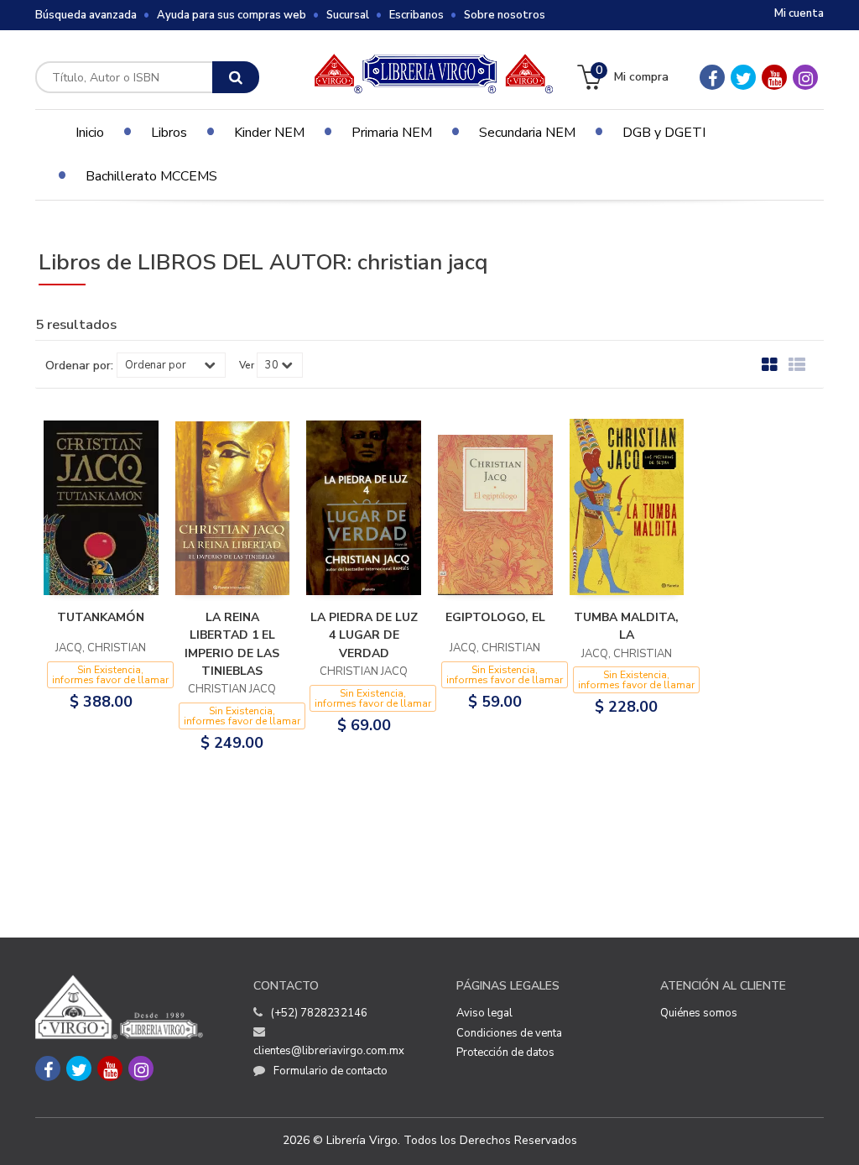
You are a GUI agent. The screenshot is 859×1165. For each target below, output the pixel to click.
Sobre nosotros (504, 15)
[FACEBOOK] (712, 77)
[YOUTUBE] (774, 77)
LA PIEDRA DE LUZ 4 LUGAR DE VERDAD (364, 635)
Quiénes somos (698, 1013)
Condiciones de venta (509, 1033)
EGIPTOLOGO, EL (495, 617)
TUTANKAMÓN (100, 617)
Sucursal (347, 15)
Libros (169, 132)
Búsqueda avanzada (86, 15)
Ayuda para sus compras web (231, 15)
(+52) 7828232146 (319, 1013)
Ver (246, 365)
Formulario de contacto (330, 1071)
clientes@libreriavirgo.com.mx (328, 1050)
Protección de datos (505, 1052)
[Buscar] (235, 77)
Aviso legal (484, 1013)
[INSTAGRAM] (805, 77)
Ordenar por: (79, 366)
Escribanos (416, 15)
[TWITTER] (743, 77)
